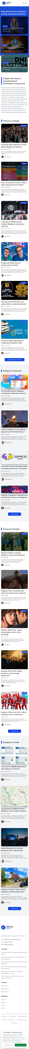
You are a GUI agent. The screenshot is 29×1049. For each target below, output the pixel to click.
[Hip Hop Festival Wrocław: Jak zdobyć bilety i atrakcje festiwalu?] (14, 290)
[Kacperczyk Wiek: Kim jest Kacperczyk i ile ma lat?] (14, 251)
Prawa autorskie (12, 1016)
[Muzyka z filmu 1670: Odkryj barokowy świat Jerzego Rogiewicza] (14, 659)
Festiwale (3, 999)
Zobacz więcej (14, 514)
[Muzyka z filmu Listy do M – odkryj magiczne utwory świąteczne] (14, 700)
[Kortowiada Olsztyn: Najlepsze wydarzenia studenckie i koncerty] (14, 382)
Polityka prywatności (22, 1016)
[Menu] (23, 3)
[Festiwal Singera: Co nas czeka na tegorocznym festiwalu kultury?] (14, 418)
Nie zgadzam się (8, 1045)
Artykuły (4, 949)
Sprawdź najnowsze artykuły (14, 359)
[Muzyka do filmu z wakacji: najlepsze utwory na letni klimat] (14, 541)
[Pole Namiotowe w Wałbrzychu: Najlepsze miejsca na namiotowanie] (14, 44)
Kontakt (5, 1019)
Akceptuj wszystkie (20, 1045)
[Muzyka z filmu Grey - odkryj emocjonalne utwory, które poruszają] (14, 618)
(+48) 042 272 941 (7, 942)
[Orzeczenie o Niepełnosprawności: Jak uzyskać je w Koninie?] (14, 755)
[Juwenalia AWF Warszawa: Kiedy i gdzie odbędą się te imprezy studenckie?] (14, 133)
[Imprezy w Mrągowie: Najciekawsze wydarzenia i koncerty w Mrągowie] (14, 489)
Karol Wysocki (4, 991)
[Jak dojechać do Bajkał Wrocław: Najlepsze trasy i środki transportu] (14, 796)
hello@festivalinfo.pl (8, 944)
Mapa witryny (14, 1022)
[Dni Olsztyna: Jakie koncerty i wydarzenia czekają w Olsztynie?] (14, 63)
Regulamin (4, 1016)
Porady (3, 1005)
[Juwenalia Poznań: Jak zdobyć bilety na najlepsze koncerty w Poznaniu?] (14, 456)
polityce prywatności (16, 1042)
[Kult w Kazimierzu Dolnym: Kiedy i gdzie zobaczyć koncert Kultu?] (14, 171)
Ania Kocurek (7, 508)
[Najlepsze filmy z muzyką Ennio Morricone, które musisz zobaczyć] (14, 579)
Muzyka (3, 1002)
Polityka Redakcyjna (21, 1019)
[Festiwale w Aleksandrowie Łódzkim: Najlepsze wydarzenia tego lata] (14, 210)
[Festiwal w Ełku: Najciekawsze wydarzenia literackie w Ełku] (14, 329)
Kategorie (4, 996)
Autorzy (4, 982)
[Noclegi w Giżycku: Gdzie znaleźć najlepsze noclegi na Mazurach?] (14, 877)
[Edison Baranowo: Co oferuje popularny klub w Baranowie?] (14, 837)
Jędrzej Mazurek (8, 403)
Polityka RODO (11, 1019)
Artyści (3, 1008)
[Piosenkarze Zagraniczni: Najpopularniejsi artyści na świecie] (14, 25)
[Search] (26, 3)
